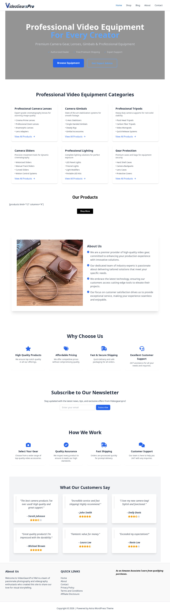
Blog (138, 5)
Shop (128, 5)
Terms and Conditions (72, 590)
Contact (159, 5)
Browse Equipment (68, 62)
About (147, 5)
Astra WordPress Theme (101, 608)
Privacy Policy (67, 587)
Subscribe (103, 407)
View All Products (23, 136)
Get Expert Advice (102, 63)
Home (119, 5)
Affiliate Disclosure (70, 594)
